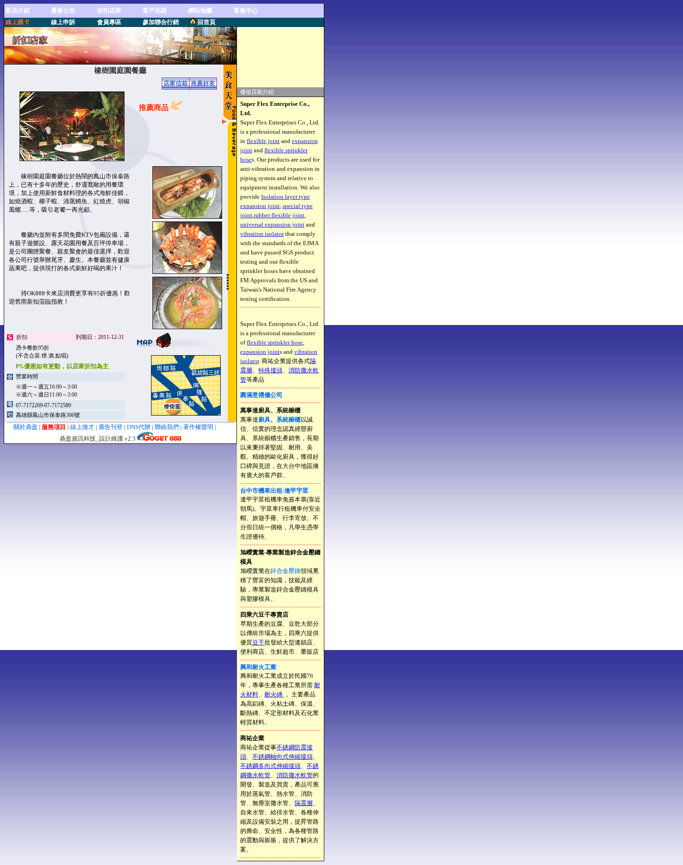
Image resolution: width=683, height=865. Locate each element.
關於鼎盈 (25, 426)
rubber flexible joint (279, 215)
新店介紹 (18, 10)
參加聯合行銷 (161, 22)
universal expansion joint (272, 224)
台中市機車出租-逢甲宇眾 (274, 490)
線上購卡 (18, 22)
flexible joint (263, 140)
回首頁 (206, 22)
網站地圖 (200, 10)
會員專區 (109, 22)
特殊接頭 (270, 370)
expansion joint (260, 351)
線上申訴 (63, 22)
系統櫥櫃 (288, 419)
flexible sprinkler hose (275, 342)
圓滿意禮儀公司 (261, 394)
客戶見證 (155, 10)
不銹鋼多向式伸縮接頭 (270, 765)
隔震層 (304, 803)
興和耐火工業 (258, 666)
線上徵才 (82, 426)
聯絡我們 (167, 426)
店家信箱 (176, 83)
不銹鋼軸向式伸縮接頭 (282, 756)
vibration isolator (262, 233)
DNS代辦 (139, 426)
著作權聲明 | (205, 426)
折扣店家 (109, 10)
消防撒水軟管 (294, 775)
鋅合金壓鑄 (285, 570)
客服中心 (246, 10)
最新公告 (63, 10)
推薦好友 (203, 83)
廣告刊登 (111, 426)
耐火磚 (274, 694)
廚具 (264, 419)
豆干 (258, 642)
